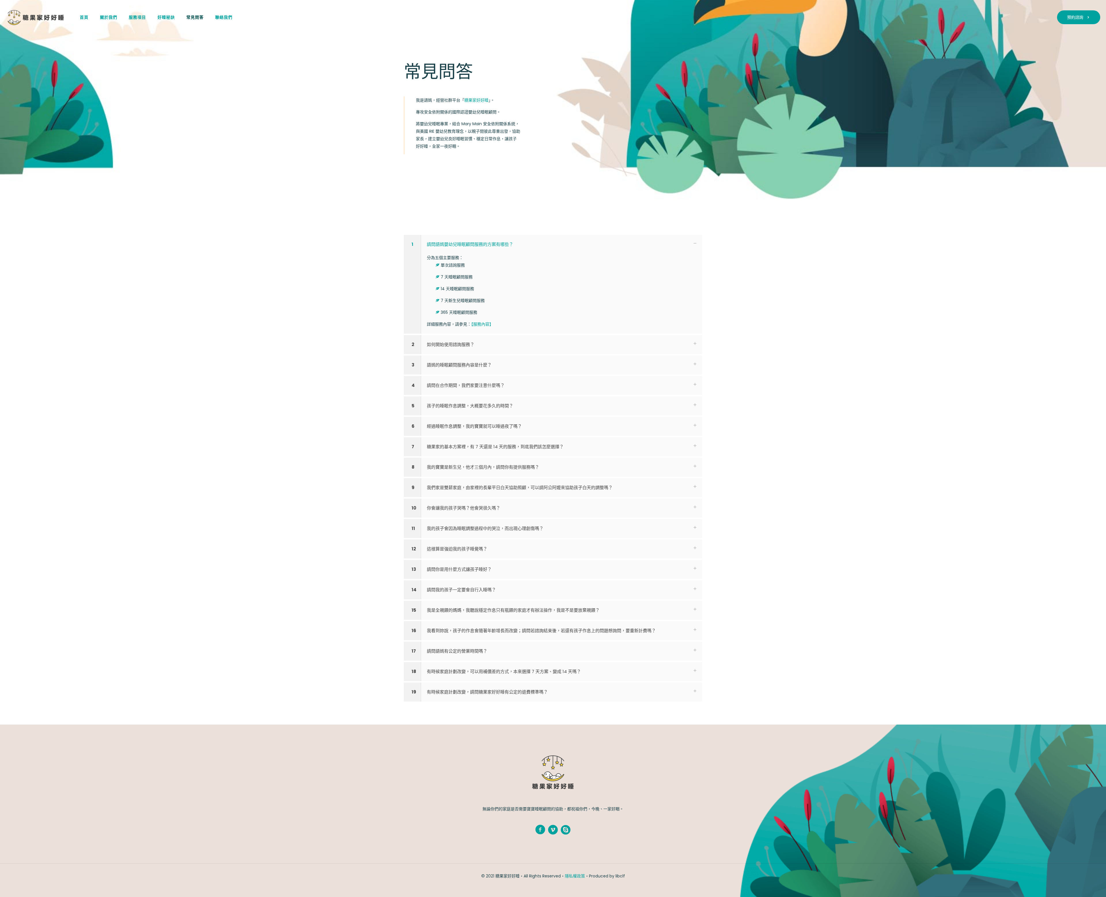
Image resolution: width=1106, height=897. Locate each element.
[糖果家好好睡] (35, 17)
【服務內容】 (482, 324)
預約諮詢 (1075, 17)
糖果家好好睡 (476, 100)
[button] (553, 284)
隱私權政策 (575, 876)
